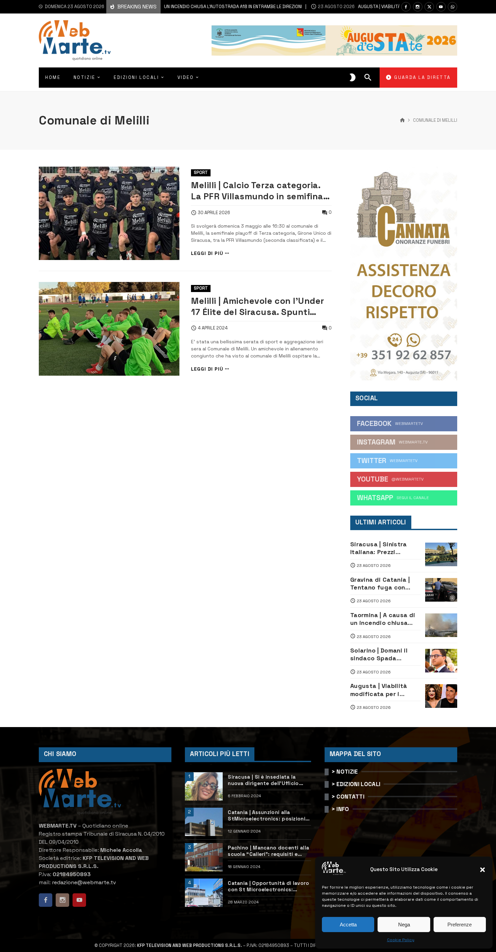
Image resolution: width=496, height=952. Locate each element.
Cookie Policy (400, 940)
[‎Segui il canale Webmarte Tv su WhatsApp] (452, 6)
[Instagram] (417, 6)
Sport (201, 172)
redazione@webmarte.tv (84, 882)
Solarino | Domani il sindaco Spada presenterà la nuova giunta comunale (381, 654)
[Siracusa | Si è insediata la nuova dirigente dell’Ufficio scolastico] (204, 786)
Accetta (348, 924)
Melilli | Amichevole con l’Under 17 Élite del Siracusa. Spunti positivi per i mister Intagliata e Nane (258, 306)
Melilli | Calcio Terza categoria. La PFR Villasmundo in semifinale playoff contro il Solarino (261, 191)
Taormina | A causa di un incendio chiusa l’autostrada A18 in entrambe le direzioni (174, 6)
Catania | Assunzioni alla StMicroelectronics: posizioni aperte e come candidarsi (266, 815)
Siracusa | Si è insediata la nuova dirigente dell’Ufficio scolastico (263, 780)
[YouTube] (441, 6)
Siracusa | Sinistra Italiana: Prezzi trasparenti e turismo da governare (383, 548)
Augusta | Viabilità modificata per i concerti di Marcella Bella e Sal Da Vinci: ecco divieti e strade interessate (383, 690)
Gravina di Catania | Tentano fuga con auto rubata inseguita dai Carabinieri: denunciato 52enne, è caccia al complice (384, 584)
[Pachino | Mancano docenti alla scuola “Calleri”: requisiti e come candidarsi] (204, 857)
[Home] (402, 120)
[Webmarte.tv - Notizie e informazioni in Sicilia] (75, 40)
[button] (482, 869)
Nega (404, 924)
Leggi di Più (207, 253)
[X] (429, 6)
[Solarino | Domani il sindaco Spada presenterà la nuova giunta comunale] (441, 660)
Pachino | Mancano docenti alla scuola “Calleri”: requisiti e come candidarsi (268, 851)
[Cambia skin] (353, 77)
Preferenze (459, 924)
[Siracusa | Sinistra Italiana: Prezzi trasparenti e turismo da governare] (441, 554)
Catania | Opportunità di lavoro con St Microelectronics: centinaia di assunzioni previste (269, 886)
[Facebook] (406, 6)
